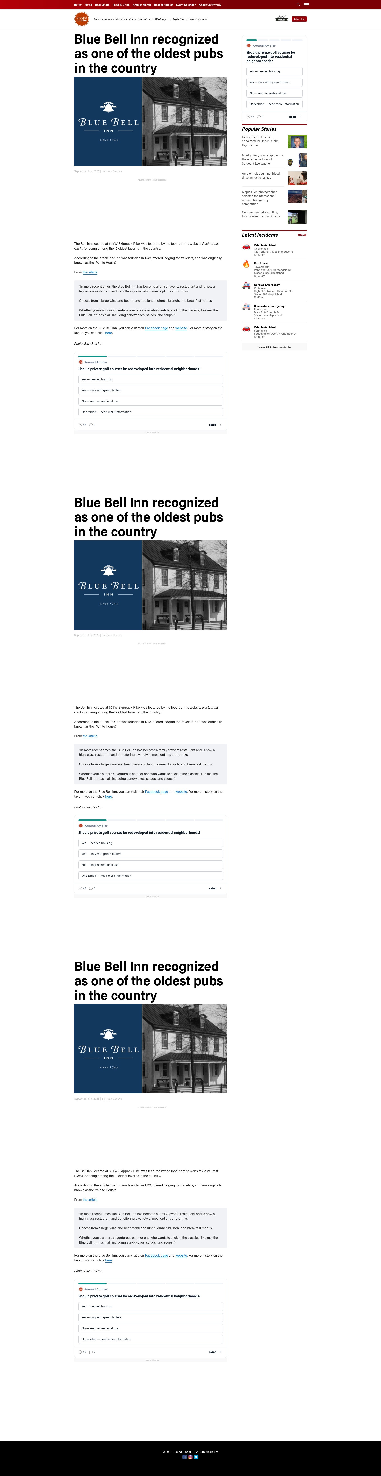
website (181, 327)
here (108, 332)
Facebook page (156, 327)
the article (90, 272)
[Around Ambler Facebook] (184, 1456)
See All (302, 235)
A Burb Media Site (207, 1452)
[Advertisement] (151, 209)
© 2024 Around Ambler (177, 1452)
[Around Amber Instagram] (190, 1456)
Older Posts (150, 1428)
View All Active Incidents (275, 347)
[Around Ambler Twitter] (196, 1456)
